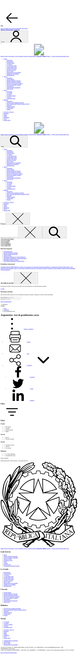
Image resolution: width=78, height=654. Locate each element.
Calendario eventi (11, 98)
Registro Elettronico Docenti (13, 80)
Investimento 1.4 (47, 267)
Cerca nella (6, 244)
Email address (4, 297)
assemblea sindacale (5, 267)
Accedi (2, 305)
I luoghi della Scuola (12, 67)
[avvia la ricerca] (55, 232)
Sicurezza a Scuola (11, 69)
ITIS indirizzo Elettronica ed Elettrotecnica (14, 261)
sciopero (22, 267)
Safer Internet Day (8, 251)
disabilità (11, 268)
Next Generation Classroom (40, 268)
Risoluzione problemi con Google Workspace (15, 257)
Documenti (8, 427)
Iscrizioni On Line (8, 560)
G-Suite (2, 288)
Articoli (7, 446)
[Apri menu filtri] (12, 417)
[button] (29, 365)
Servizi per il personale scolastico (15, 83)
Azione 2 (15, 268)
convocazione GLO (29, 267)
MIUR (5, 555)
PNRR (5, 116)
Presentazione (10, 61)
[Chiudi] (18, 219)
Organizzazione (10, 63)
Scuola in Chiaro (8, 559)
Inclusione (9, 105)
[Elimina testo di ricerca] (30, 232)
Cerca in (5, 245)
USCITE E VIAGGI (9, 112)
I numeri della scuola (12, 68)
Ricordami (4, 304)
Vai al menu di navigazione (14, 28)
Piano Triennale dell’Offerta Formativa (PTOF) (18, 104)
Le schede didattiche (10, 454)
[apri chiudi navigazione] (1, 43)
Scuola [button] (5, 59)
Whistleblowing (10, 75)
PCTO (5, 119)
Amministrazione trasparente (13, 87)
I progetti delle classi (10, 455)
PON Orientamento (70, 268)
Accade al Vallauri (11, 95)
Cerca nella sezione (7, 239)
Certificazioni (10, 108)
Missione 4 (16, 267)
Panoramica (9, 60)
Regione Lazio (7, 564)
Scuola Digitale (10, 79)
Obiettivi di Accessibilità (12, 74)
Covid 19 (9, 97)
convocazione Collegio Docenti (25, 268)
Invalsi (5, 561)
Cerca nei (5, 242)
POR (64, 267)
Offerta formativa (11, 106)
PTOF (5, 114)
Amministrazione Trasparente (11, 640)
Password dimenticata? (6, 301)
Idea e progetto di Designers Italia (9, 652)
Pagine (7, 431)
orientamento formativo (57, 267)
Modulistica (6, 117)
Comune (6, 563)
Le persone (9, 64)
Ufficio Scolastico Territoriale (11, 557)
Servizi (7, 437)
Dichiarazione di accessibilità (14, 72)
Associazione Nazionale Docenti (11, 566)
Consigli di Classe (51, 268)
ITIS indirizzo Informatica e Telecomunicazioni (15, 258)
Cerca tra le (5, 240)
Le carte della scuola (12, 65)
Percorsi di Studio (9, 439)
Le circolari (9, 93)
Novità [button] (5, 90)
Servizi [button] (5, 76)
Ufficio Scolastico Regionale (10, 556)
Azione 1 (68, 267)
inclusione (36, 267)
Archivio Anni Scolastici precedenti (15, 102)
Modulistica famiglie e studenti (11, 259)
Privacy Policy (10, 71)
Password (3, 299)
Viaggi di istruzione (5, 269)
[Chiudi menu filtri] (12, 23)
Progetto (41, 267)
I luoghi (7, 428)
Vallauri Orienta (7, 255)
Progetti (8, 109)
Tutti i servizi (10, 89)
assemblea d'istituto (61, 268)
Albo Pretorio (10, 86)
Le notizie (9, 94)
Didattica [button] (6, 100)
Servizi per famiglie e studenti (14, 85)
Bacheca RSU (7, 120)
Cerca (2, 237)
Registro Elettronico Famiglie (14, 82)
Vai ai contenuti (4, 28)
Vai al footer (25, 28)
